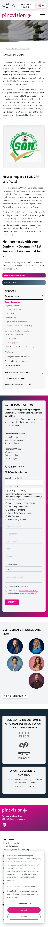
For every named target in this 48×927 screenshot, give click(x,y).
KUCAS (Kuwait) (11, 338)
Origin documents (12, 306)
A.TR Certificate (11, 317)
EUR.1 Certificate (11, 313)
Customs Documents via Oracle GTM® (19, 326)
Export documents (12, 302)
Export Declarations (12, 366)
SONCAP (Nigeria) (12, 343)
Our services (8, 840)
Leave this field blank (13, 478)
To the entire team (13, 696)
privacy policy (30, 886)
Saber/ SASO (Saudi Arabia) (15, 334)
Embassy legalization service (16, 361)
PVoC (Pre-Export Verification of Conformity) (20, 347)
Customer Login (26, 5)
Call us (7, 5)
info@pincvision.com (17, 472)
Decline (24, 917)
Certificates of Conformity (18, 105)
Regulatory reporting (13, 296)
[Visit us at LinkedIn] (4, 826)
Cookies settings (24, 903)
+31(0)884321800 (16, 466)
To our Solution (22, 787)
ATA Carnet (9, 352)
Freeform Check (11, 486)
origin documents (17, 115)
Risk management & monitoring (18, 372)
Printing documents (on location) (18, 357)
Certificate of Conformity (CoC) (18, 49)
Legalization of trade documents (16, 322)
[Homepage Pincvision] (16, 15)
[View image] (24, 168)
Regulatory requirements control (18, 384)
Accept (24, 910)
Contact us (10, 282)
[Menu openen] (42, 16)
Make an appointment (14, 275)
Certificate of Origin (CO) (14, 309)
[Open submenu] (42, 296)
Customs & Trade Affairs (15, 378)
